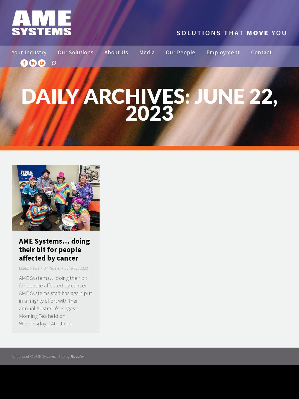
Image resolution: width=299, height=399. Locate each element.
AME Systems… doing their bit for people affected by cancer (54, 249)
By (52, 268)
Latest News (29, 268)
